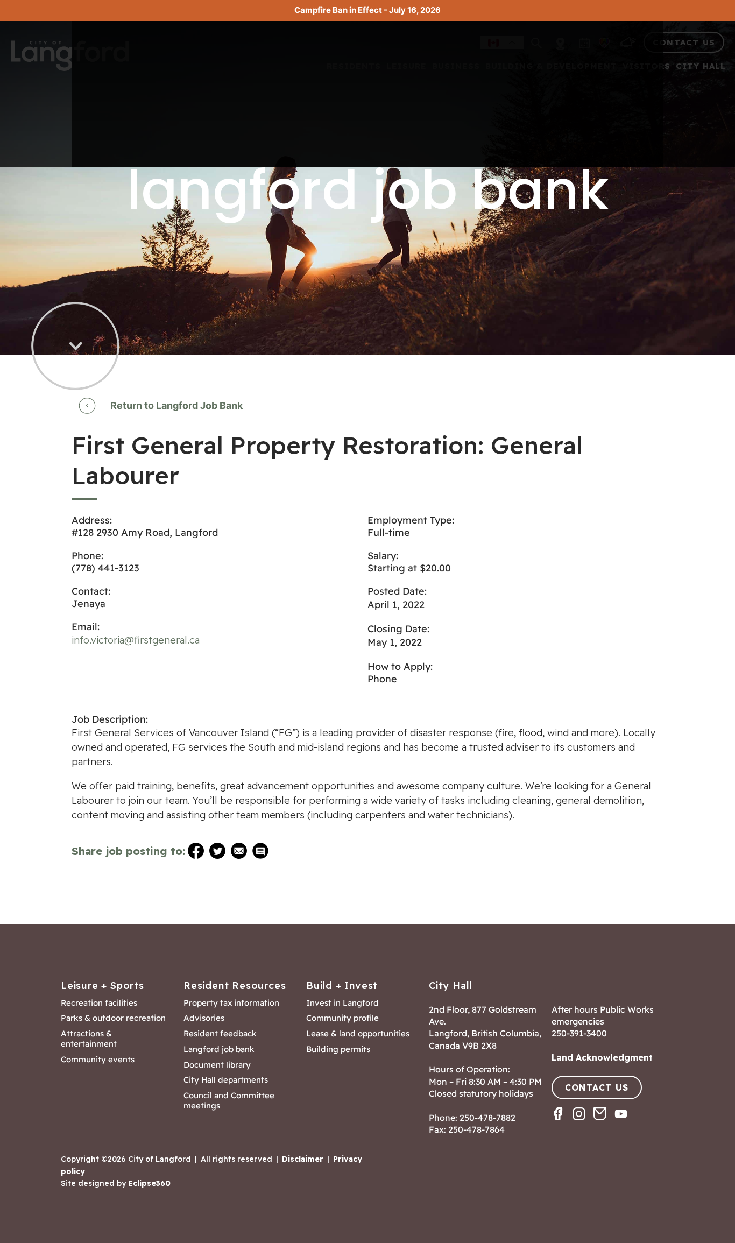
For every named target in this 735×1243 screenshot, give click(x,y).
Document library (217, 1065)
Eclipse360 (149, 1183)
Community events (98, 1059)
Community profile (342, 1018)
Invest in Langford (342, 1003)
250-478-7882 (487, 1117)
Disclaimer (302, 1159)
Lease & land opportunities (357, 1034)
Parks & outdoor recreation (113, 1018)
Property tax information (231, 1003)
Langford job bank (219, 1049)
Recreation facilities (99, 1003)
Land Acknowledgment (602, 1057)
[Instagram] (583, 1123)
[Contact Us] (603, 1123)
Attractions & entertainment (89, 1039)
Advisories (203, 1018)
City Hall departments (225, 1080)
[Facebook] (562, 1123)
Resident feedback (220, 1034)
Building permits (338, 1049)
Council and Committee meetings (228, 1101)
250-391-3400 (579, 1033)
